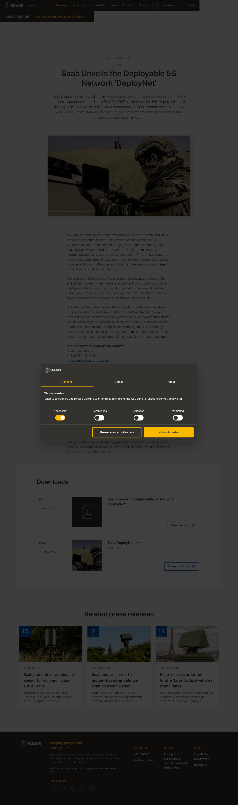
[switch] (99, 418)
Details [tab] (119, 381)
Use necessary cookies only (117, 432)
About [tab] (171, 381)
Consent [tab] (67, 381)
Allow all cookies (169, 432)
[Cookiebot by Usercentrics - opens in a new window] (178, 370)
